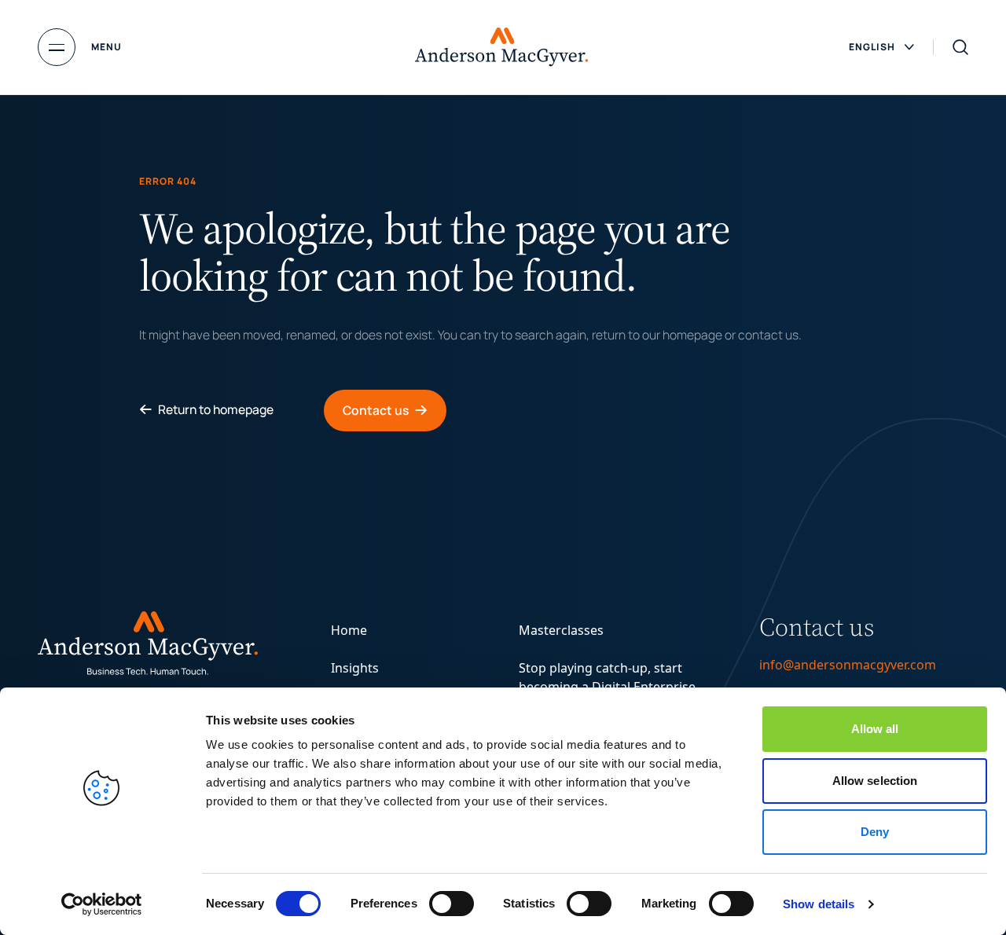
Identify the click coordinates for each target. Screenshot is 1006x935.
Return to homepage (216, 409)
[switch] (451, 903)
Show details (818, 904)
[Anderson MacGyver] (501, 47)
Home (349, 630)
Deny (875, 831)
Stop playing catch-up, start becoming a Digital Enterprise (607, 677)
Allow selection (875, 780)
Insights (355, 667)
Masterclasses (561, 630)
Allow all (875, 728)
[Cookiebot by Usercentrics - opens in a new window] (102, 904)
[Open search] (960, 47)
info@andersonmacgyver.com (847, 664)
